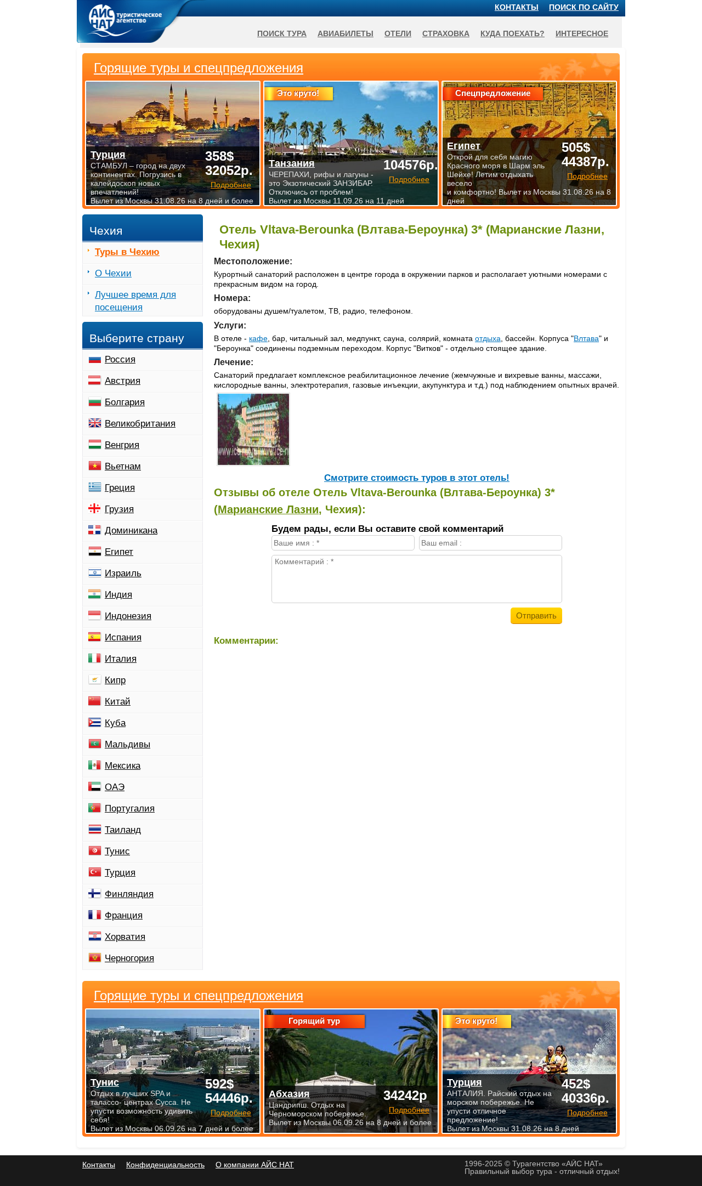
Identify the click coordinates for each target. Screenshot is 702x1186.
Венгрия (122, 445)
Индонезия (128, 616)
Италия (121, 659)
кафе (258, 338)
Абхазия (289, 1093)
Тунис (117, 851)
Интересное (582, 33)
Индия (118, 594)
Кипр (115, 680)
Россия (120, 359)
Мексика (122, 766)
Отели (397, 33)
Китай (118, 701)
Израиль (123, 573)
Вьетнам (123, 466)
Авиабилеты (345, 33)
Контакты (517, 7)
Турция (120, 872)
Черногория (129, 958)
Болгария (125, 402)
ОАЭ (114, 787)
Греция (120, 488)
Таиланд (123, 830)
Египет (119, 552)
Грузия (119, 509)
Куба (115, 723)
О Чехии (113, 273)
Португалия (130, 808)
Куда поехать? (512, 33)
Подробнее (231, 1112)
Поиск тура (282, 33)
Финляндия (129, 894)
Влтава (586, 338)
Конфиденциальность (165, 1164)
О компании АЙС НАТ (255, 1164)
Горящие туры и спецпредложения (198, 996)
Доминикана (131, 530)
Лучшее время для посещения (135, 301)
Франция (124, 915)
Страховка (445, 33)
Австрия (122, 381)
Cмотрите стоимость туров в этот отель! (416, 478)
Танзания (292, 163)
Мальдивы (127, 744)
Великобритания (140, 423)
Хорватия (125, 937)
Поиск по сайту (584, 7)
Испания (123, 637)
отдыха (488, 338)
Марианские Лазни (268, 509)
